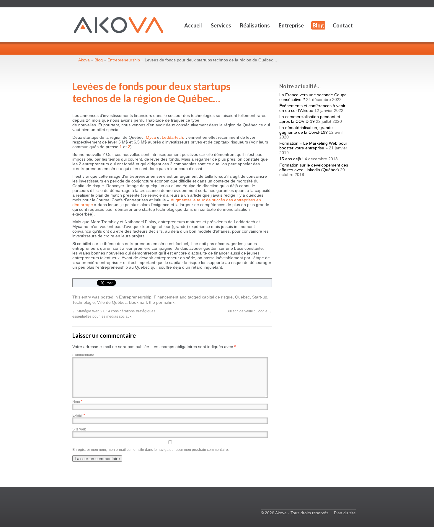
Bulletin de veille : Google (249, 311)
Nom (77, 401)
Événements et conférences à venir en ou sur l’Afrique (312, 108)
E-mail (78, 415)
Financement (166, 297)
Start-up (259, 297)
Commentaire (83, 355)
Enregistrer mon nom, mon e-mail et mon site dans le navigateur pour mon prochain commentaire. (150, 450)
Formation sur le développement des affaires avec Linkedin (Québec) (313, 167)
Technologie (83, 302)
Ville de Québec (112, 302)
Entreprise (291, 25)
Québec (242, 297)
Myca (151, 137)
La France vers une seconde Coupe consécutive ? (313, 97)
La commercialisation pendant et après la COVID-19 (309, 119)
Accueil (193, 25)
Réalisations (255, 25)
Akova (84, 60)
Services (221, 25)
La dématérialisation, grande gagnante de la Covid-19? (306, 130)
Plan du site (345, 512)
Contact (343, 25)
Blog (318, 25)
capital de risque (217, 297)
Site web (79, 429)
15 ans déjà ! (291, 158)
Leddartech (172, 137)
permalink (165, 302)
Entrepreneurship (135, 297)
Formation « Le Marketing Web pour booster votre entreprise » (313, 145)
